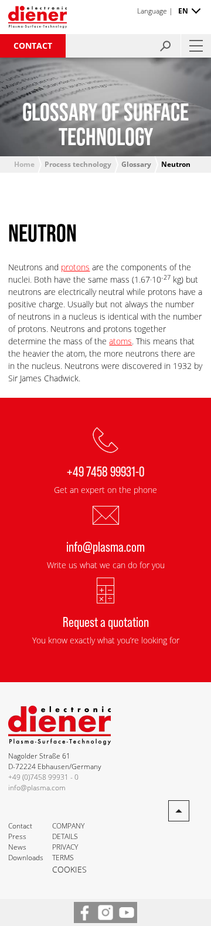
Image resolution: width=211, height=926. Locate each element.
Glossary (136, 164)
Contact (32, 45)
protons (75, 267)
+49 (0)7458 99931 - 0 (43, 777)
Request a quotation (106, 621)
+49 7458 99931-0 (106, 470)
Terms (63, 858)
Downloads (25, 858)
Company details (68, 831)
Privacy (65, 847)
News (17, 847)
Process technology (78, 164)
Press (17, 836)
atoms (120, 341)
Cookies (69, 869)
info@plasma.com (105, 546)
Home (24, 164)
